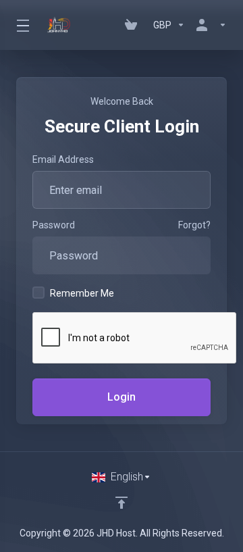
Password (53, 225)
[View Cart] (133, 25)
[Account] (208, 25)
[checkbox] (38, 292)
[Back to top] (121, 502)
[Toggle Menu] (22, 25)
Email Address (63, 159)
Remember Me (82, 293)
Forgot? (194, 225)
